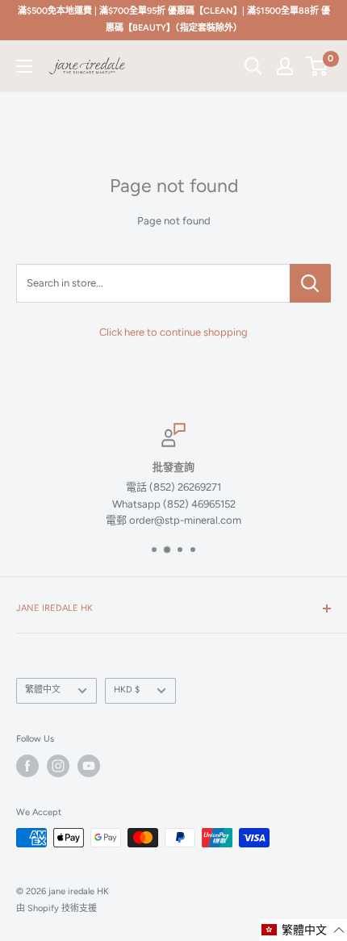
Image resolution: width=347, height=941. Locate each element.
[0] (317, 66)
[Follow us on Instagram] (58, 766)
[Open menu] (24, 66)
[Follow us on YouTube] (88, 766)
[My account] (285, 66)
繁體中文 (43, 689)
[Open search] (253, 66)
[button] (303, 930)
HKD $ (127, 689)
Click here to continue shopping (173, 332)
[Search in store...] (310, 283)
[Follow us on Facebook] (27, 766)
